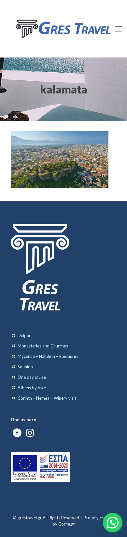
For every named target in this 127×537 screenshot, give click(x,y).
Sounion (25, 366)
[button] (112, 522)
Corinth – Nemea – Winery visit (47, 398)
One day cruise (32, 377)
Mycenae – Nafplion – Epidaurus (48, 356)
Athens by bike (32, 387)
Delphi (24, 335)
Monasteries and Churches (43, 345)
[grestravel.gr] (63, 28)
